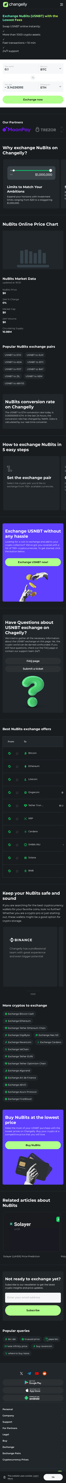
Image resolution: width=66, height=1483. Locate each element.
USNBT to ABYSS (14, 383)
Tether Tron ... (35, 805)
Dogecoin (33, 792)
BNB (31, 870)
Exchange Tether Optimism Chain (25, 1063)
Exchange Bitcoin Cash (19, 1013)
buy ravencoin (42, 1346)
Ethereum (34, 766)
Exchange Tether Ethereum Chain (25, 1028)
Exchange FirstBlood (18, 1099)
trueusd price (30, 1339)
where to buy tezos (17, 1353)
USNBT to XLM (35, 355)
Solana (32, 857)
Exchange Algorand (17, 1070)
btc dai (10, 1339)
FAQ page (33, 661)
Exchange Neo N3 (46, 1035)
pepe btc (51, 1339)
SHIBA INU (34, 844)
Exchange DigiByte (17, 1035)
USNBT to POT (13, 369)
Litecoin (32, 779)
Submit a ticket (33, 668)
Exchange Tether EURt (19, 1056)
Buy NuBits (33, 1145)
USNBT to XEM (34, 376)
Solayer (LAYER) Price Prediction (21, 1256)
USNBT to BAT (35, 369)
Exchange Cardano (49, 1042)
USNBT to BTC (35, 362)
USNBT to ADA (13, 362)
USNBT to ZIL (12, 376)
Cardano (33, 831)
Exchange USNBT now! (33, 562)
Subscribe (33, 1310)
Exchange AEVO (15, 1084)
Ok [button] (53, 1477)
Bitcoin (32, 753)
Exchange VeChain (17, 1049)
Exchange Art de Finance (20, 1077)
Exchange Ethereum (18, 1020)
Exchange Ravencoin (18, 1042)
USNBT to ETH (13, 355)
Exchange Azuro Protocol (21, 1091)
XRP (30, 818)
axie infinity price (16, 1346)
